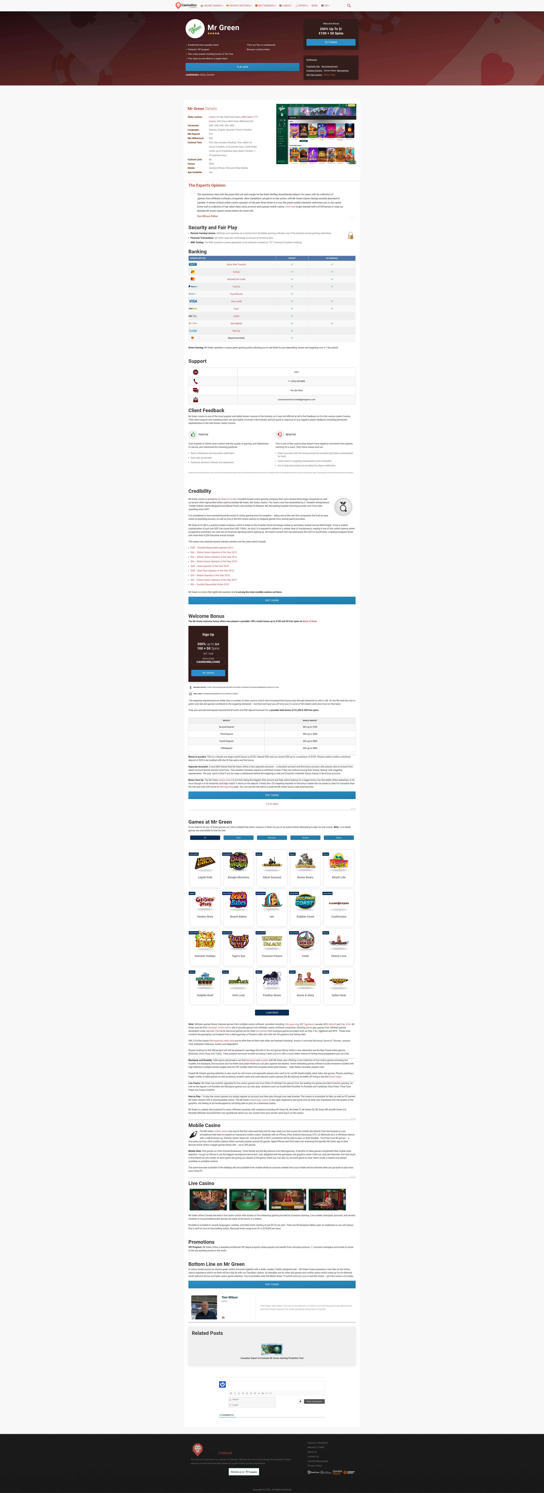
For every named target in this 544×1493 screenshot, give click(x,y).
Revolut (236, 331)
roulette (265, 1060)
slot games (262, 1031)
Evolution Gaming (314, 70)
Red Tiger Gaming (314, 75)
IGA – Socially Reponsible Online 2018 (210, 584)
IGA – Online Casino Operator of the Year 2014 (214, 557)
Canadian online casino (219, 1027)
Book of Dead (310, 621)
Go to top (353, 808)
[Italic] (235, 1393)
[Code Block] (259, 1393)
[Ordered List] (247, 1393)
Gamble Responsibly (318, 1461)
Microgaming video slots (222, 1040)
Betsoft (332, 1024)
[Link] (263, 1393)
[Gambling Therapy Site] (349, 1473)
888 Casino (247, 117)
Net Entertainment (330, 66)
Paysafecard (236, 294)
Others (339, 838)
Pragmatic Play (313, 66)
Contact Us (313, 1456)
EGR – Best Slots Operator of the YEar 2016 (212, 570)
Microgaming (343, 70)
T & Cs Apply (272, 803)
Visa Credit (236, 301)
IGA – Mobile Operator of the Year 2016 (210, 575)
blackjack (251, 1060)
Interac (236, 272)
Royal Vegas (335, 1076)
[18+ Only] (326, 1473)
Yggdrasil (308, 1024)
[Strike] (243, 1393)
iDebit (236, 316)
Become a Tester (316, 1447)
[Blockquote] (255, 1393)
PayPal (236, 286)
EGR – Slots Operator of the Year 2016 (210, 566)
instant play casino (259, 1100)
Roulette (305, 838)
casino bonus (225, 780)
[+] (270, 1393)
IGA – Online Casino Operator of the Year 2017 (214, 580)
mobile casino (221, 1131)
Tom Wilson (229, 1297)
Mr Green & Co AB (226, 499)
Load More (272, 1012)
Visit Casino (272, 600)
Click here (290, 206)
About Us (312, 1452)
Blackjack (272, 838)
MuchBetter (236, 323)
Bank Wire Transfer (236, 264)
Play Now (242, 67)
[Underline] (239, 1393)
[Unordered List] (251, 1393)
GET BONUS (331, 42)
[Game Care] (314, 1472)
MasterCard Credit (236, 279)
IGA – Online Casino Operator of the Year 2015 (214, 561)
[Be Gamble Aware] (337, 1473)
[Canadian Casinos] (186, 5)
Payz (236, 308)
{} (266, 1393)
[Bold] (231, 1393)
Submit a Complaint (318, 1442)
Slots (238, 838)
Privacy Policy (315, 1465)
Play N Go (346, 1024)
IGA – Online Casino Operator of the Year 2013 (214, 552)
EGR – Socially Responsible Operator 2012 (212, 547)
